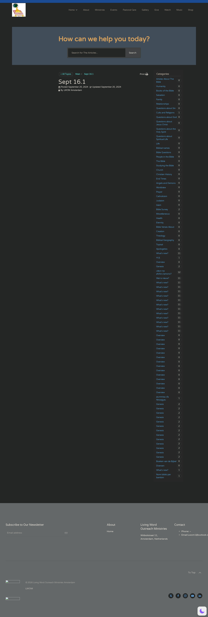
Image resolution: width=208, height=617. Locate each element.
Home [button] (72, 10)
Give (156, 10)
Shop (190, 10)
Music (179, 10)
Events (113, 10)
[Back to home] (19, 10)
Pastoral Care (129, 10)
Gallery (145, 10)
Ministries (100, 10)
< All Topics (66, 74)
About (86, 10)
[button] (200, 573)
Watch (167, 10)
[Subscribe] (66, 533)
